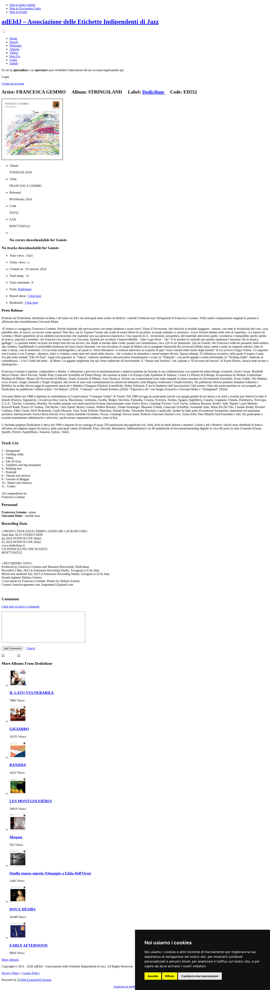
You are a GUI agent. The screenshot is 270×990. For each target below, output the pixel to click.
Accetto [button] (153, 976)
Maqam (15, 837)
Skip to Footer (18, 12)
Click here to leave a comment (20, 606)
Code (12, 206)
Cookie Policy (31, 973)
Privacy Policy (11, 973)
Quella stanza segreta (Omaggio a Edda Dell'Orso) (50, 873)
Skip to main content (22, 5)
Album (13, 165)
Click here (34, 296)
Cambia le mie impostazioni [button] (200, 976)
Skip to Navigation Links (25, 8)
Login (5, 76)
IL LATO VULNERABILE (31, 693)
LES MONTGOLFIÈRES (30, 801)
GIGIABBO (19, 729)
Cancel (30, 648)
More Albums (10, 959)
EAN (12, 219)
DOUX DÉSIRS (22, 909)
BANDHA (17, 765)
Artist (12, 179)
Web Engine (43, 979)
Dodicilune (25, 289)
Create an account (13, 83)
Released (15, 192)
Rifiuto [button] (169, 976)
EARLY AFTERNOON (28, 945)
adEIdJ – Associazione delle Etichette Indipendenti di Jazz (80, 21)
